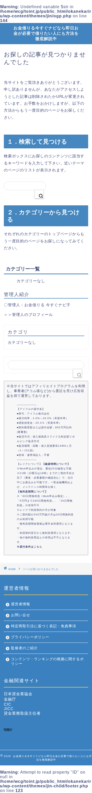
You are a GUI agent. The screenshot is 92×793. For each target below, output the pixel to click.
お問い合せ (20, 615)
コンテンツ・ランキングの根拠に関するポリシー (47, 661)
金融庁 (10, 699)
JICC (9, 708)
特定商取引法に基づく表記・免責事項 (43, 626)
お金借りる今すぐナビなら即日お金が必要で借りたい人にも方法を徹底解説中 (46, 33)
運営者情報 (20, 604)
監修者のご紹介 (24, 648)
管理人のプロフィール (32, 314)
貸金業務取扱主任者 (22, 713)
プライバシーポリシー (30, 637)
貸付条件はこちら (31, 546)
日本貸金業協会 (18, 694)
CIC (7, 704)
